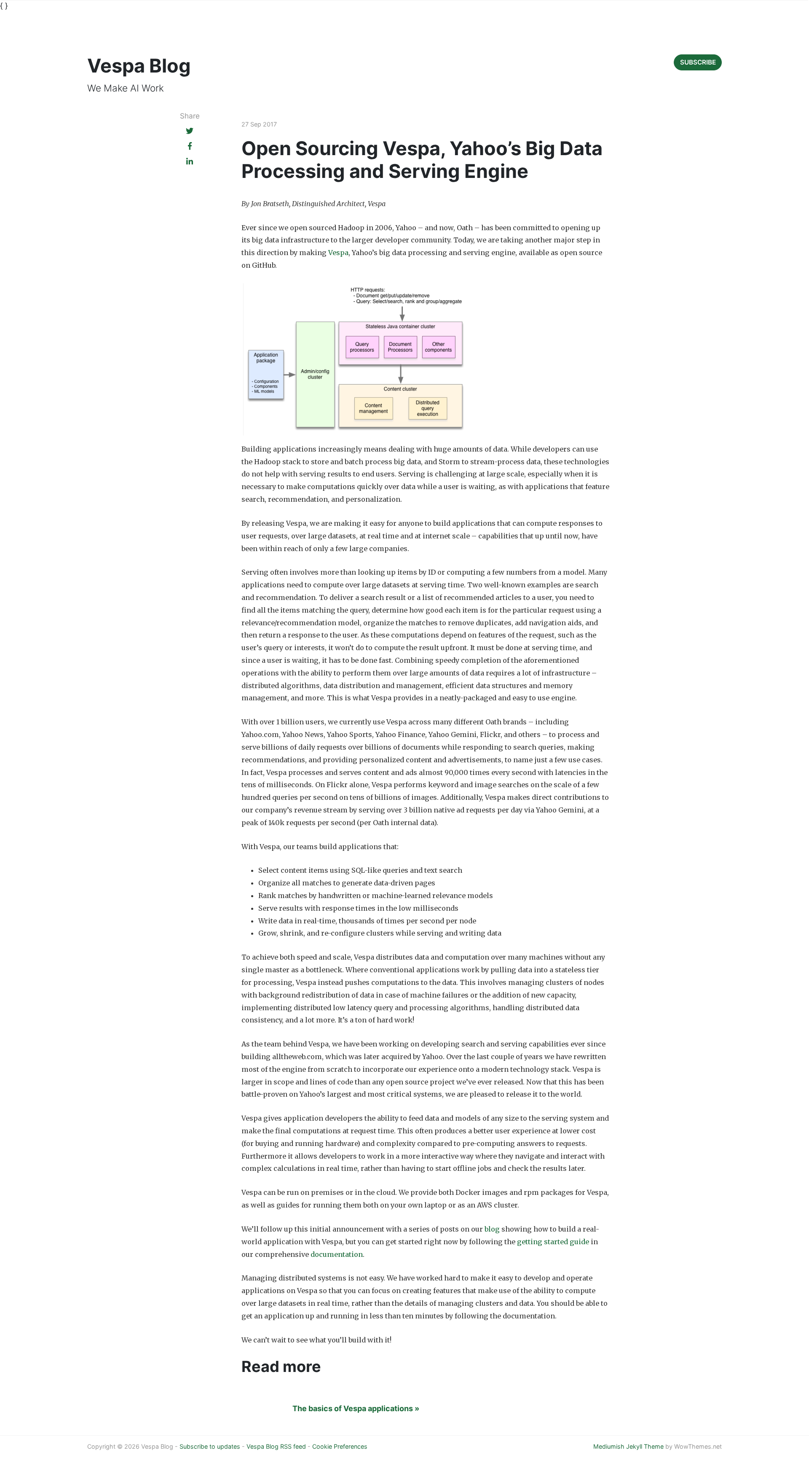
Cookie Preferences (339, 1446)
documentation (337, 1254)
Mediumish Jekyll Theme (628, 1446)
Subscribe (698, 62)
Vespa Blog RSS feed (276, 1446)
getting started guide (553, 1241)
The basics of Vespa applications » (355, 1408)
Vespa (338, 252)
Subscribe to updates (209, 1446)
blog (492, 1229)
